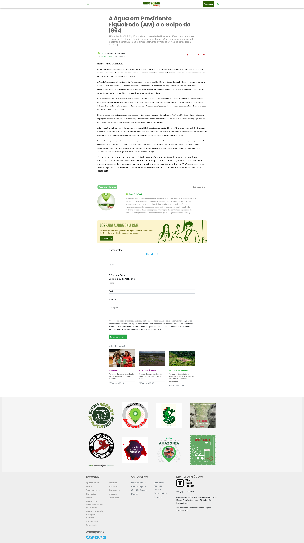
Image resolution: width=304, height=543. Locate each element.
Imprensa (113, 494)
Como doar (208, 4)
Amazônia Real (106, 56)
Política (134, 494)
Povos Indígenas (138, 486)
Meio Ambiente (138, 482)
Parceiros (113, 486)
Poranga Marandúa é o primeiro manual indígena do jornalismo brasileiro (121, 376)
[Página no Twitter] (92, 537)
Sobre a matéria (199, 187)
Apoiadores (114, 490)
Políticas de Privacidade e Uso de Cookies (94, 504)
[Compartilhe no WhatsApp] (157, 254)
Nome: (111, 283)
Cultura (157, 489)
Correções (91, 494)
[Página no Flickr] (104, 537)
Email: (111, 291)
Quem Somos (92, 482)
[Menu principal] (87, 3)
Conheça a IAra (93, 521)
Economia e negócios (159, 484)
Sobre (89, 486)
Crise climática (160, 493)
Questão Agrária (139, 490)
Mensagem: (113, 308)
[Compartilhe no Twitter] (152, 254)
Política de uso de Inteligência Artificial (94, 514)
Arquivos (113, 482)
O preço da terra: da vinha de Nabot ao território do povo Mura (150, 376)
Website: (112, 299)
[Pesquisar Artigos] (218, 4)
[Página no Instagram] (100, 537)
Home (89, 497)
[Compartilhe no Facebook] (147, 254)
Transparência (93, 490)
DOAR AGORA (106, 238)
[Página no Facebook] (88, 537)
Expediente (91, 525)
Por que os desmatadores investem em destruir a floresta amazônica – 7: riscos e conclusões (181, 377)
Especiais (158, 497)
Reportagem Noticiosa (107, 187)
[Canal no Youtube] (96, 537)
